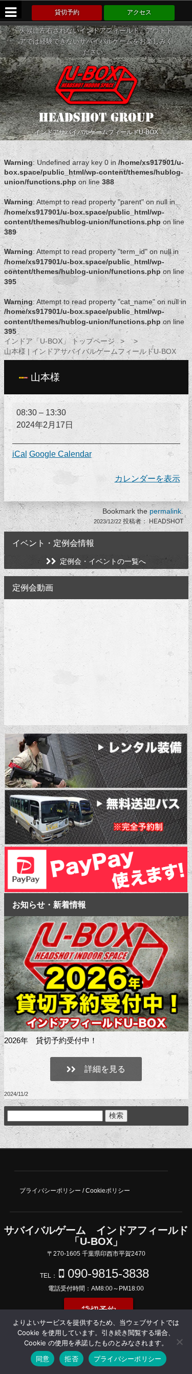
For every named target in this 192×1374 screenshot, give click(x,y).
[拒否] (179, 1342)
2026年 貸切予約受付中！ (50, 1040)
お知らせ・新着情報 (49, 904)
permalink (165, 511)
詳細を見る (103, 1069)
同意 (43, 1359)
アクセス (139, 12)
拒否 (71, 1359)
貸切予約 (67, 12)
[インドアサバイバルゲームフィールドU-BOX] (96, 85)
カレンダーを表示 (147, 478)
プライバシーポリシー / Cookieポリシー (74, 1190)
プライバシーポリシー (128, 1359)
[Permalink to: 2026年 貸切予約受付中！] (96, 973)
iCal (19, 454)
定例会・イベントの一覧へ (103, 561)
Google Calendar (60, 454)
